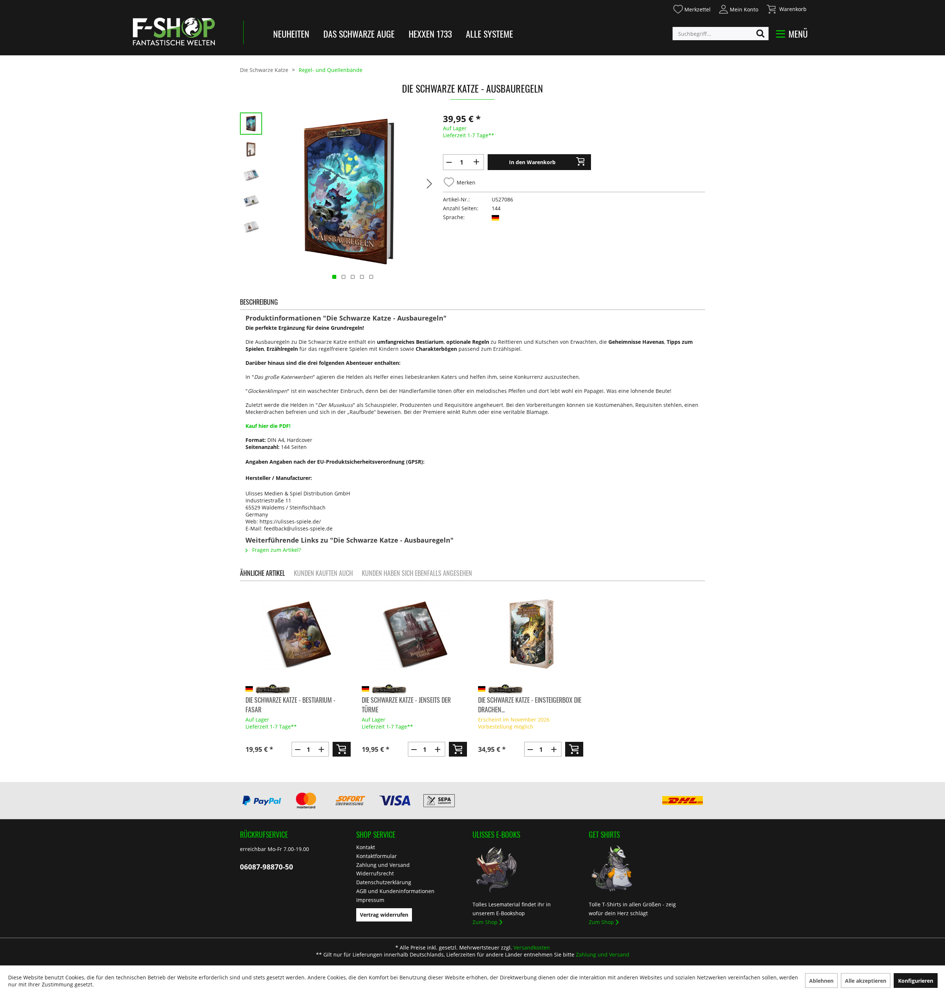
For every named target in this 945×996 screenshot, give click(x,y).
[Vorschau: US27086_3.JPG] (251, 201)
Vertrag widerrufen (384, 914)
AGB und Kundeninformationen (395, 891)
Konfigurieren (915, 980)
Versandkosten (531, 947)
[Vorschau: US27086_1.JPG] (251, 149)
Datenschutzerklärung (383, 882)
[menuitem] (691, 8)
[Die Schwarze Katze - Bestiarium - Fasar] (298, 634)
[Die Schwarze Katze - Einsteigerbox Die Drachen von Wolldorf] (530, 634)
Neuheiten (291, 33)
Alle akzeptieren (865, 980)
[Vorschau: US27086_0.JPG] (251, 124)
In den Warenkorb (532, 162)
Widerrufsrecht (375, 873)
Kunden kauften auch (323, 573)
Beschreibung (259, 302)
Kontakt (365, 847)
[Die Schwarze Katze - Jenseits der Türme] (414, 634)
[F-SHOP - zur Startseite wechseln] (174, 31)
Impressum (370, 899)
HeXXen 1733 (430, 33)
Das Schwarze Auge (359, 33)
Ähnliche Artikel (262, 573)
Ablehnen (821, 980)
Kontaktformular (376, 856)
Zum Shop (485, 922)
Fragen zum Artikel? (276, 549)
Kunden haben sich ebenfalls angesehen (417, 573)
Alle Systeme (489, 33)
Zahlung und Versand (383, 864)
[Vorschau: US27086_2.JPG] (251, 175)
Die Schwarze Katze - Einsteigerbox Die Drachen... (529, 704)
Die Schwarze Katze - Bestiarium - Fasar (290, 704)
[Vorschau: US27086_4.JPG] (251, 227)
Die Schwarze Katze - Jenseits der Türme (406, 704)
